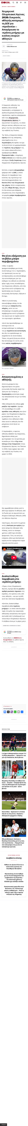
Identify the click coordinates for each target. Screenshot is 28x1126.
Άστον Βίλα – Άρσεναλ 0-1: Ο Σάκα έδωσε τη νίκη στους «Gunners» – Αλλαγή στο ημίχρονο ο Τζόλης (13, 813)
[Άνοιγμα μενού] (25, 2)
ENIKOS (5, 2)
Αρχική (4, 6)
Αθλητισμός (11, 6)
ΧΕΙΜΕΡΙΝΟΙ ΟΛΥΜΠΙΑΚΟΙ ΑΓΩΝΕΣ (12, 625)
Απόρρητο (4, 1124)
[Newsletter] (17, 2)
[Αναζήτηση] (13, 2)
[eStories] (20, 2)
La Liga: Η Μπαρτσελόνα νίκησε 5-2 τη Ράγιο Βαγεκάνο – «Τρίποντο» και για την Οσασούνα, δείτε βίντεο (14, 755)
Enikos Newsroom (12, 46)
